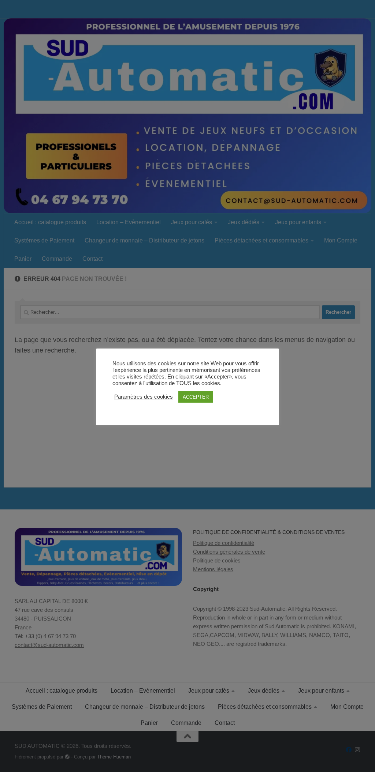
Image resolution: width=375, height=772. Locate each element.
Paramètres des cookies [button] (143, 397)
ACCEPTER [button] (196, 397)
